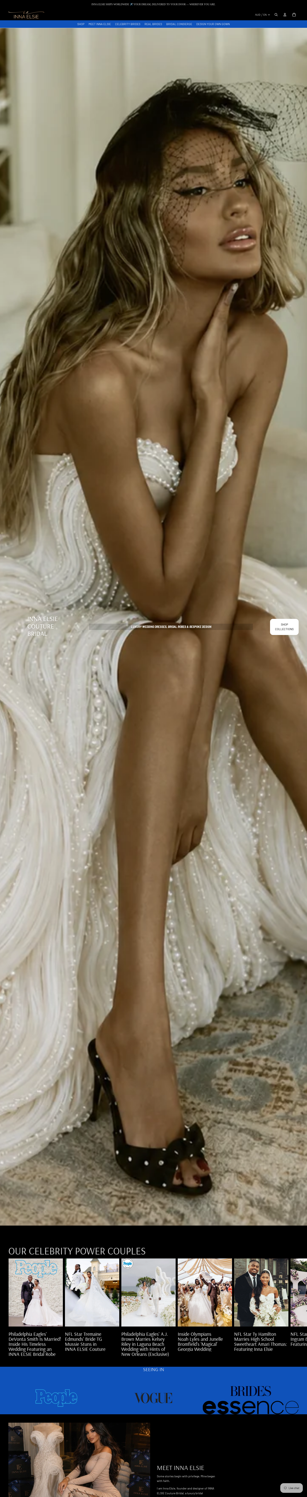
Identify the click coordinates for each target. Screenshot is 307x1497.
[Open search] (276, 14)
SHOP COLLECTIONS (284, 627)
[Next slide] (294, 1307)
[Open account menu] (284, 14)
